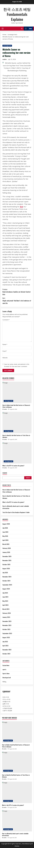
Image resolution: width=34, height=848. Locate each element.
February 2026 (6, 548)
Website (5, 358)
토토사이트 (5, 697)
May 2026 (5, 536)
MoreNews (25, 844)
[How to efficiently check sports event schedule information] (17, 820)
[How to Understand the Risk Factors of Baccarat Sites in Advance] (17, 392)
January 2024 (6, 617)
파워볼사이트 (6, 701)
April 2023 (5, 646)
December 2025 (6, 556)
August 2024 (6, 589)
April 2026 (5, 540)
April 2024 (5, 605)
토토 (21, 207)
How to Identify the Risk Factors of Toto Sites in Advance (16, 436)
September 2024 (7, 585)
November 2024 (6, 577)
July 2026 (5, 528)
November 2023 (6, 625)
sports (4, 669)
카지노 (4, 682)
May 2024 (5, 601)
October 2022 (6, 654)
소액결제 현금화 (7, 708)
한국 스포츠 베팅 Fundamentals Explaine (17, 14)
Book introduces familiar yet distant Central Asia (16, 291)
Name (4, 344)
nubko (4, 59)
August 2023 (6, 637)
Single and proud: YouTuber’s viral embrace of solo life (16, 300)
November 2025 (6, 560)
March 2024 (5, 609)
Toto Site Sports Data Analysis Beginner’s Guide (15, 512)
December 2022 (6, 650)
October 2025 (6, 564)
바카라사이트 (6, 706)
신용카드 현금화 (7, 710)
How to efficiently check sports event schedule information (15, 834)
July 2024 (5, 593)
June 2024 (5, 597)
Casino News (5, 665)
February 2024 (6, 613)
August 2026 (6, 524)
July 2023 (5, 642)
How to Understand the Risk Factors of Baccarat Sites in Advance (16, 406)
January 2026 (6, 552)
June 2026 (5, 532)
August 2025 (6, 569)
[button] (2, 28)
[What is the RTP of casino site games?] (17, 452)
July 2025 (5, 573)
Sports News (6, 674)
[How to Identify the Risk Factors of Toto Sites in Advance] (17, 422)
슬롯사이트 (5, 704)
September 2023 (7, 633)
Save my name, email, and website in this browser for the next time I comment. (16, 365)
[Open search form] (22, 28)
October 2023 (6, 629)
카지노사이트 (6, 699)
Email (4, 351)
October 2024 (6, 581)
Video (30, 28)
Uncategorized (7, 45)
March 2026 (5, 544)
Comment (6, 320)
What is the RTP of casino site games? (13, 466)
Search (4, 473)
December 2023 (6, 621)
